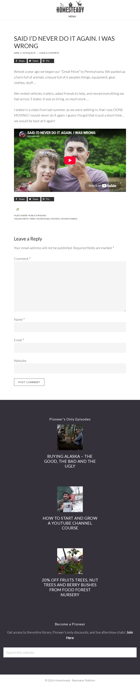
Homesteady (70, 7)
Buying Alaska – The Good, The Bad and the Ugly (70, 461)
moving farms (69, 218)
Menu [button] (72, 16)
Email (19, 340)
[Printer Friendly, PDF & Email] (17, 209)
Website (20, 361)
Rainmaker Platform (83, 680)
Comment (22, 258)
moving (55, 218)
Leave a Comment (49, 53)
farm (33, 218)
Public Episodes (37, 215)
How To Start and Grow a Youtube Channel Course (70, 523)
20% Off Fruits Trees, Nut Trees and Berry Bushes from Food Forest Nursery (70, 587)
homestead (43, 218)
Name (19, 319)
